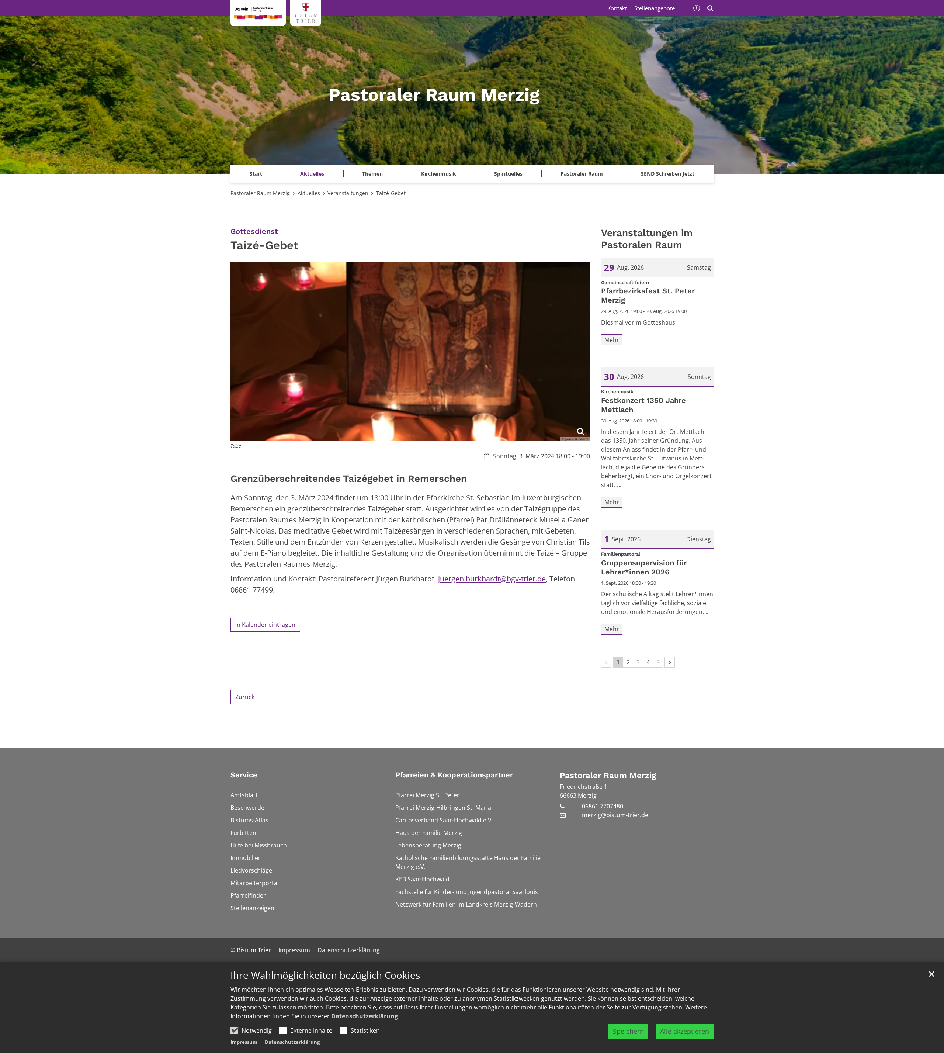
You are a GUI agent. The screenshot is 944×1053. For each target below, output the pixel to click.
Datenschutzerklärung (364, 1016)
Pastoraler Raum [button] (581, 173)
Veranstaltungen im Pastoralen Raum (647, 239)
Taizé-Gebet (391, 193)
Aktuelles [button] (312, 173)
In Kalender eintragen (265, 625)
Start (256, 173)
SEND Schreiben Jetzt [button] (667, 173)
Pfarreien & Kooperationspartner (454, 774)
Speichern (628, 1031)
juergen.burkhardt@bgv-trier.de (492, 579)
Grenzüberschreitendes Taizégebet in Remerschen (348, 478)
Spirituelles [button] (508, 173)
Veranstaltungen (347, 193)
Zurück (244, 697)
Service (243, 774)
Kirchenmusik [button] (438, 173)
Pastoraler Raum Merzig (260, 193)
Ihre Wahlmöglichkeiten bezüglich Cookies (325, 975)
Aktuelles (309, 193)
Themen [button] (372, 173)
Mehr (611, 340)
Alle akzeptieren (684, 1031)
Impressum (243, 1042)
